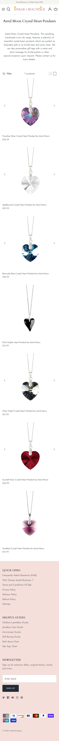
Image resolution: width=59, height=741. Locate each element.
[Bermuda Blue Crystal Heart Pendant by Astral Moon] (29, 243)
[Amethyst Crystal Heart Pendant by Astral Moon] (29, 518)
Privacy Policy (9, 589)
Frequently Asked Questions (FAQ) (19, 575)
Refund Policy (9, 599)
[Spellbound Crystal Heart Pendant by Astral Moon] (29, 174)
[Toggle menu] (3, 9)
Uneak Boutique (15, 730)
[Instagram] (17, 697)
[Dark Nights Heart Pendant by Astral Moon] (29, 312)
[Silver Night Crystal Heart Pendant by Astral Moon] (29, 380)
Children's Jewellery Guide (15, 622)
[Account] (49, 9)
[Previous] (4, 105)
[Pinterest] (22, 697)
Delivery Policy (9, 594)
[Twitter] (3, 697)
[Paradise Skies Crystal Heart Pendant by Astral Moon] (29, 105)
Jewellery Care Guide (12, 627)
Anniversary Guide (11, 632)
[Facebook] (8, 697)
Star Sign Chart (9, 646)
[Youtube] (12, 697)
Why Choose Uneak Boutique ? (17, 580)
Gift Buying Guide (11, 636)
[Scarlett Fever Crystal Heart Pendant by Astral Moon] (29, 449)
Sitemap (6, 604)
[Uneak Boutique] (29, 9)
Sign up (10, 688)
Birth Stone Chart (10, 641)
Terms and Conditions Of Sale (16, 584)
